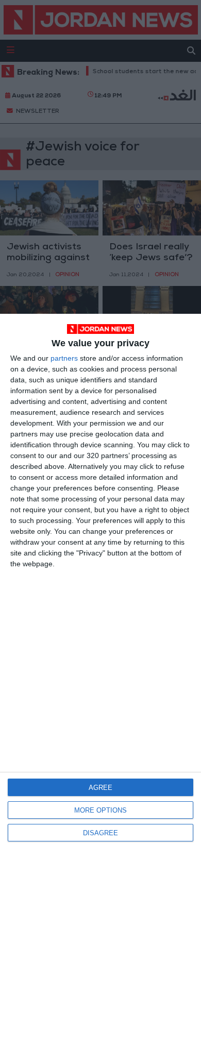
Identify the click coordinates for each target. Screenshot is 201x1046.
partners (64, 358)
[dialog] (100, 680)
